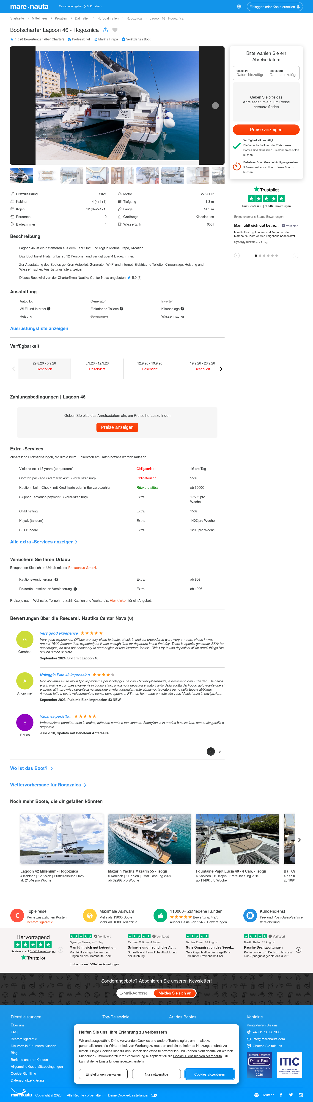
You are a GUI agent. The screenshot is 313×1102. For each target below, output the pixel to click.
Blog (14, 1052)
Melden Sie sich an (175, 993)
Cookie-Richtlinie (23, 1073)
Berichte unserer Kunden (29, 1059)
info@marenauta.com (269, 1038)
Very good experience (59, 633)
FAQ (14, 1031)
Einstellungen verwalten (103, 1074)
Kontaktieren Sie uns (262, 1025)
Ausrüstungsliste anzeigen (63, 269)
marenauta (29, 6)
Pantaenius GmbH (82, 567)
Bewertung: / (198, 919)
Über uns (18, 1025)
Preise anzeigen (117, 427)
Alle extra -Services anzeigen (42, 541)
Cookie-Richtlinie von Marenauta (197, 1055)
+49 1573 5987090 (266, 1031)
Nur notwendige (156, 1074)
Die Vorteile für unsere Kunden (33, 1045)
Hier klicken (118, 600)
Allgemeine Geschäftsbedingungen (37, 1066)
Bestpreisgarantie (40, 921)
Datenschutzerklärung (27, 1080)
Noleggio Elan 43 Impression (65, 674)
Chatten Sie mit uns (267, 1045)
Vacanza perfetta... (55, 716)
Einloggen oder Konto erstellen (272, 6)
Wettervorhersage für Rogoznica (46, 784)
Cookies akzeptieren (209, 1074)
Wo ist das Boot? (29, 768)
